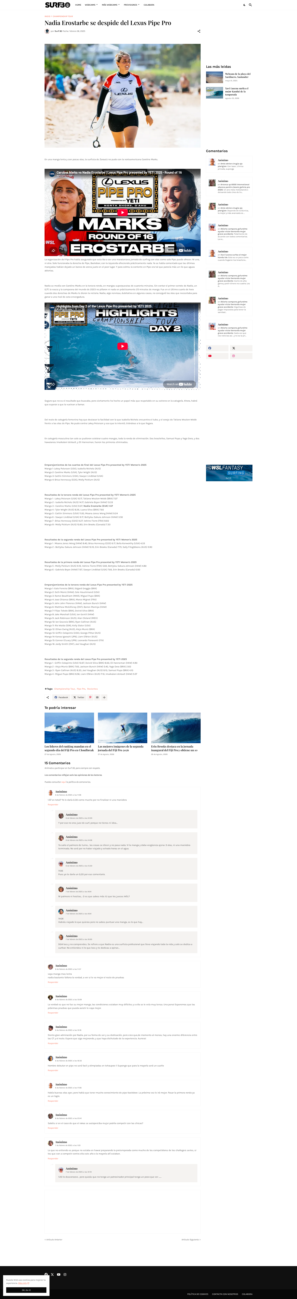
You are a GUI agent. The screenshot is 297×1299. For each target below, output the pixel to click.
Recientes (92, 688)
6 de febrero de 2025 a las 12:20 (79, 818)
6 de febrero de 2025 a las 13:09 (68, 999)
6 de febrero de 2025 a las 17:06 (68, 1088)
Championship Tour (63, 16)
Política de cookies (197, 1294)
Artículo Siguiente (190, 1239)
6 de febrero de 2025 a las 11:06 (68, 795)
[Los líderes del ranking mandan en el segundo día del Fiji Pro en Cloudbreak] (69, 728)
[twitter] (241, 348)
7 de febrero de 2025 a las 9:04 (78, 892)
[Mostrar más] (104, 697)
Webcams (90, 5)
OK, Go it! (26, 1290)
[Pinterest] (90, 697)
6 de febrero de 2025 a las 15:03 (79, 866)
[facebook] (217, 348)
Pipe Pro (81, 688)
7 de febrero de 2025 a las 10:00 (79, 939)
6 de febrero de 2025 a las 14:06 (79, 840)
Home (78, 5)
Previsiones (130, 5)
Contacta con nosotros (225, 1294)
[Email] (97, 697)
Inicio (47, 16)
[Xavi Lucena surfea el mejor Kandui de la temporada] (214, 93)
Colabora (149, 5)
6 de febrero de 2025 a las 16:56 (68, 1061)
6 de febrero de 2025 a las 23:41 (68, 1118)
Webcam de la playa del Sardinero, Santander (238, 75)
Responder (53, 804)
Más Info (22, 1283)
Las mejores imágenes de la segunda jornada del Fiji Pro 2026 (120, 748)
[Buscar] (249, 5)
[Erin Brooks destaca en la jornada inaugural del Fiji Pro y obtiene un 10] (176, 728)
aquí (63, 782)
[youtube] (217, 356)
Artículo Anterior (54, 1239)
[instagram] (241, 356)
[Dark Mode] (244, 5)
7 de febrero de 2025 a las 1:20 (67, 1145)
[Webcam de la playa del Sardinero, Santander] (214, 77)
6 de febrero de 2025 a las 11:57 (68, 969)
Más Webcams (109, 5)
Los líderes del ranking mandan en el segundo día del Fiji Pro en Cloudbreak (69, 748)
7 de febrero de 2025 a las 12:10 (79, 1172)
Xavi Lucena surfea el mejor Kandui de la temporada (236, 91)
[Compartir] (199, 31)
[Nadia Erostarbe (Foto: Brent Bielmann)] (123, 96)
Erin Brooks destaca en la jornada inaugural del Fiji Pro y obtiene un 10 (174, 748)
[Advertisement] (229, 536)
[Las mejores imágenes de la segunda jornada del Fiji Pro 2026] (122, 728)
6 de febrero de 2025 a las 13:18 (68, 1030)
